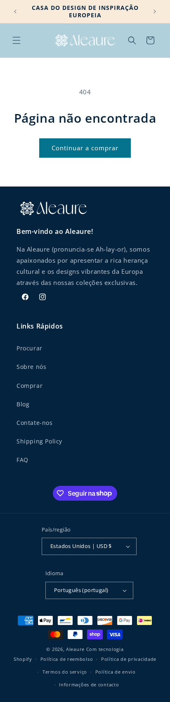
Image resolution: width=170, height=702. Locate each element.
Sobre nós (31, 367)
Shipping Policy (39, 441)
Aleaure (75, 649)
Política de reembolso (66, 659)
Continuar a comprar (85, 148)
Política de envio (115, 672)
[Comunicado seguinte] (155, 11)
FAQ (22, 460)
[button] (16, 40)
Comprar (29, 385)
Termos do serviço (64, 672)
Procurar (29, 348)
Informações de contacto (89, 684)
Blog (23, 404)
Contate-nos (35, 423)
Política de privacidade (128, 659)
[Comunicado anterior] (15, 11)
